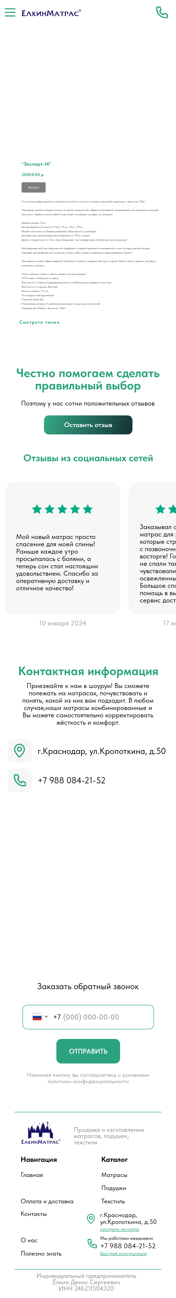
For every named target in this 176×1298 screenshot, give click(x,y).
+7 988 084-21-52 (72, 780)
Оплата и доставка (47, 1201)
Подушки (113, 1188)
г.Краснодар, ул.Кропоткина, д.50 (102, 751)
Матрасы (114, 1175)
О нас (29, 1240)
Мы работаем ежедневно (126, 1238)
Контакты (34, 1214)
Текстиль (113, 1201)
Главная (32, 1175)
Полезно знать (41, 1253)
